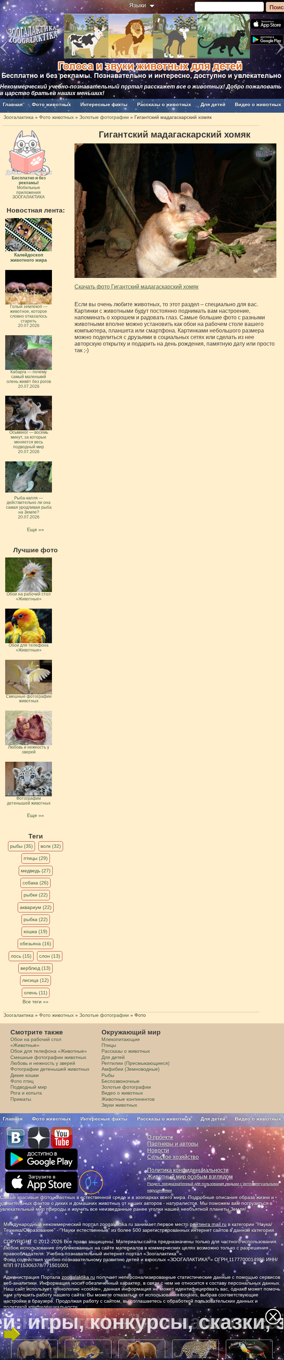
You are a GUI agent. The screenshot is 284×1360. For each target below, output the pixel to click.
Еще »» (35, 529)
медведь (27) (36, 870)
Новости (158, 1150)
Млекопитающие (120, 1039)
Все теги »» (35, 1001)
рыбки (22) (36, 895)
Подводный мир (28, 1087)
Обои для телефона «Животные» (48, 1051)
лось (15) (21, 956)
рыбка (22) (36, 919)
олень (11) (35, 992)
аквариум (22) (36, 907)
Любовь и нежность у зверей (42, 1063)
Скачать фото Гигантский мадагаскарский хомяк (136, 287)
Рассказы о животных (164, 104)
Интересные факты (103, 104)
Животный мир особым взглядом (190, 1177)
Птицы (108, 1045)
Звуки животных (119, 1105)
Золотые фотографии (126, 1087)
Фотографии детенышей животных (49, 1069)
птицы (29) (36, 858)
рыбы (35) (21, 846)
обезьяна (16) (35, 943)
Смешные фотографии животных (48, 1057)
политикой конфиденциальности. (41, 1307)
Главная (13, 104)
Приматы (20, 1099)
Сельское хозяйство (173, 1157)
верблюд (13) (35, 968)
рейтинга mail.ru (208, 1224)
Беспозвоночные (120, 1081)
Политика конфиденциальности (188, 1170)
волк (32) (51, 846)
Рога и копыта (26, 1093)
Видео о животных (258, 104)
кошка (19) (35, 931)
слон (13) (49, 956)
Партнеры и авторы (172, 1144)
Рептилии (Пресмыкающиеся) (135, 1063)
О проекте (160, 1137)
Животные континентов (127, 1099)
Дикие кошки (24, 1075)
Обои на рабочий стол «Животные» (35, 1042)
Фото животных (51, 104)
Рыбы (107, 1075)
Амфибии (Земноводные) (130, 1069)
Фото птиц (22, 1081)
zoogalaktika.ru (78, 1277)
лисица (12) (35, 980)
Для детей (213, 104)
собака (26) (35, 882)
